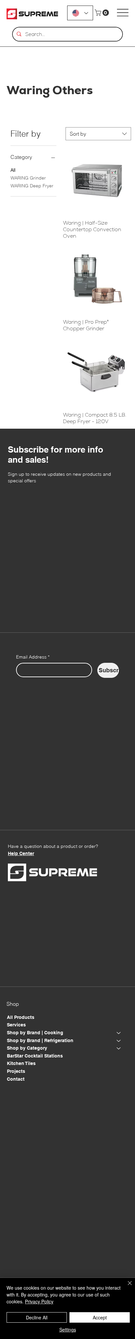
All (12, 170)
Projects (16, 1071)
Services (16, 1024)
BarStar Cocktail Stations (35, 1055)
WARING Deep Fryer (31, 186)
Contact (16, 1079)
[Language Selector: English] (80, 13)
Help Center (21, 853)
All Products (20, 1017)
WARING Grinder (28, 178)
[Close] (126, 1287)
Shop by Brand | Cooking (35, 1032)
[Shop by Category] (119, 1048)
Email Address (32, 657)
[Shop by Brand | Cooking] (119, 1033)
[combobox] (98, 133)
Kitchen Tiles (21, 1063)
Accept (100, 1317)
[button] (102, 12)
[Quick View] (97, 181)
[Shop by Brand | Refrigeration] (119, 1041)
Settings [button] (67, 1329)
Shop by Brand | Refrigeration (40, 1040)
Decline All (37, 1317)
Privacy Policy (39, 1301)
